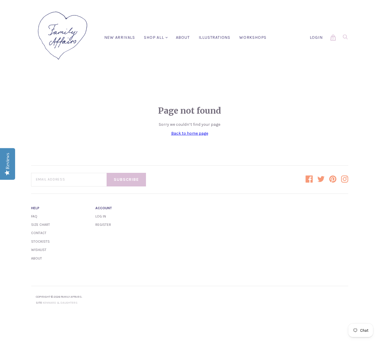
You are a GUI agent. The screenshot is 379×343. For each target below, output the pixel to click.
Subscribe (126, 179)
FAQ (34, 216)
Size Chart (40, 225)
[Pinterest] (332, 179)
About (183, 37)
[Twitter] (321, 179)
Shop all (154, 37)
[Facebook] (309, 179)
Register (103, 225)
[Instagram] (344, 179)
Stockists (40, 241)
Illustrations (214, 37)
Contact (38, 233)
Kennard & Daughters (60, 303)
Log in (100, 216)
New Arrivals (119, 37)
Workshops (252, 37)
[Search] (345, 38)
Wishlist (38, 250)
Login (316, 37)
